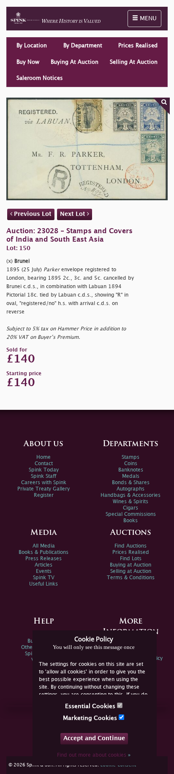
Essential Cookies (91, 706)
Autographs (130, 489)
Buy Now (27, 62)
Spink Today (44, 470)
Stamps (130, 457)
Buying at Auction (130, 565)
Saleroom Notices (39, 78)
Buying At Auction (74, 62)
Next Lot (73, 214)
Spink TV (43, 577)
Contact (44, 463)
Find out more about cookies (93, 755)
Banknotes (130, 470)
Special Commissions (131, 514)
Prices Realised (138, 45)
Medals (130, 476)
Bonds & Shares (131, 482)
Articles (43, 565)
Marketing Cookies (91, 718)
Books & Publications (43, 552)
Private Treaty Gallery (43, 489)
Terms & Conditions (131, 577)
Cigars (130, 508)
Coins (130, 463)
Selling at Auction (130, 571)
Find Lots (130, 558)
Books (130, 520)
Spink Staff (43, 476)
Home (43, 457)
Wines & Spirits (130, 501)
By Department (82, 45)
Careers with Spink (43, 482)
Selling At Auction (134, 62)
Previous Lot (32, 214)
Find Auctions (130, 546)
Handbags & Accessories (130, 495)
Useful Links (43, 584)
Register (44, 495)
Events (44, 571)
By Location (31, 45)
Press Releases (43, 558)
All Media (44, 546)
